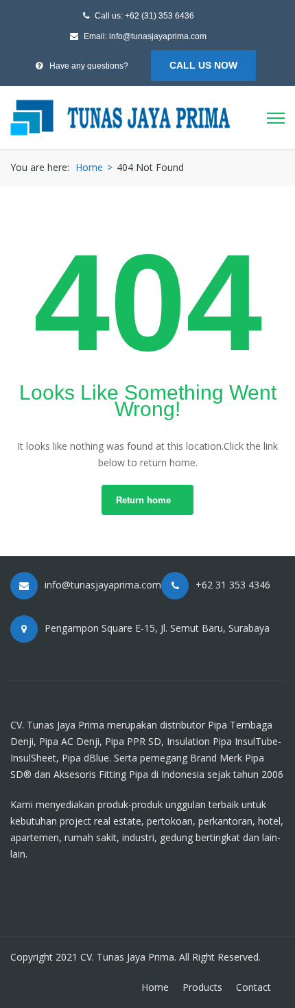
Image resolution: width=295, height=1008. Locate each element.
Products (202, 987)
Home (89, 167)
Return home (143, 500)
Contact (253, 987)
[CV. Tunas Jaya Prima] (120, 115)
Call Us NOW (203, 65)
